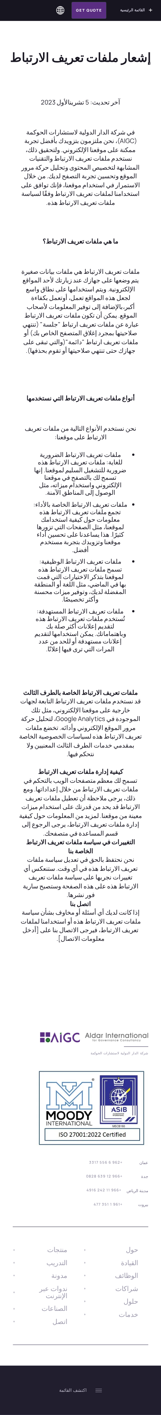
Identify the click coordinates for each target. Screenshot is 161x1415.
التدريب (56, 1262)
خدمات (128, 1314)
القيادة (129, 1262)
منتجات (57, 1249)
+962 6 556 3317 (106, 1162)
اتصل (59, 1321)
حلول (131, 1301)
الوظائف (126, 1275)
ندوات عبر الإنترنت (53, 1292)
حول (132, 1249)
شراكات (126, 1288)
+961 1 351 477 (108, 1204)
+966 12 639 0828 (104, 1176)
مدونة (59, 1275)
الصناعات (54, 1308)
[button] (60, 10)
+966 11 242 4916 (104, 1190)
